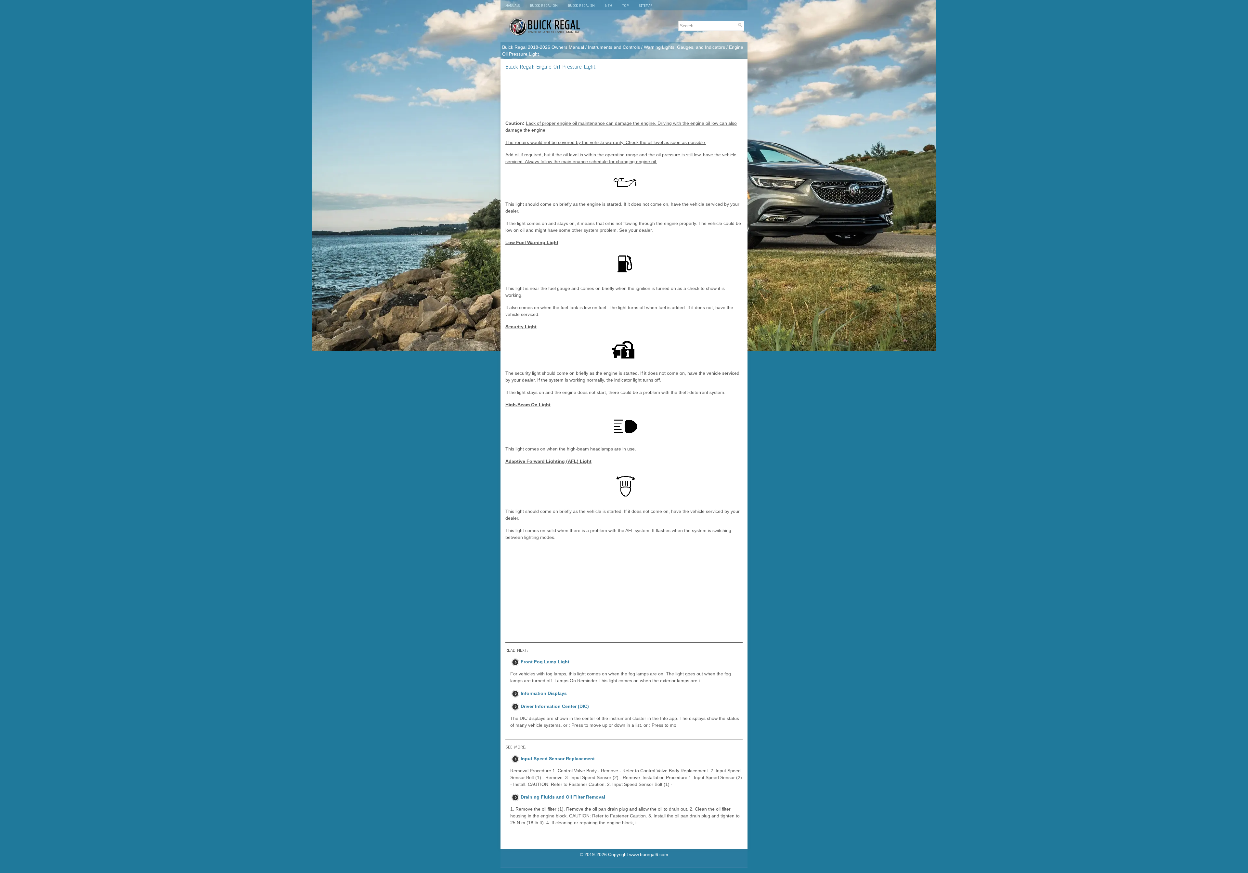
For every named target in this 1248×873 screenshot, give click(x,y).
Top (625, 5)
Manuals (512, 5)
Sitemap (645, 5)
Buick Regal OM (544, 5)
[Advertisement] (624, 94)
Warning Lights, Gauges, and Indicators (684, 47)
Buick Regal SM (581, 5)
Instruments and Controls (614, 47)
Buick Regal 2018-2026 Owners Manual (543, 47)
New (608, 5)
